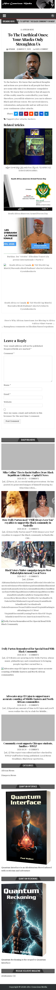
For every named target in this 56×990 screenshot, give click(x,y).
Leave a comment (41, 49)
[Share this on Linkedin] (46, 114)
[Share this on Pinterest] (26, 114)
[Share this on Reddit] (31, 114)
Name (7, 385)
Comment (9, 353)
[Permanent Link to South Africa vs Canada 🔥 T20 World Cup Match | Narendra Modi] (28, 282)
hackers (32, 119)
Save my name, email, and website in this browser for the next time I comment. (23, 414)
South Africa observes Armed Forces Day (28, 213)
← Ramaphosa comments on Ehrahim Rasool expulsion (27, 326)
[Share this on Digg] (41, 114)
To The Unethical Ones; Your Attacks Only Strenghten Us (28, 39)
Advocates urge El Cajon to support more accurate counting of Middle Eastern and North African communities (28, 699)
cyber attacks (20, 119)
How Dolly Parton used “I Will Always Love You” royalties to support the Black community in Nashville (28, 522)
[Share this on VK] (36, 114)
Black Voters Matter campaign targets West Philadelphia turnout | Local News (28, 572)
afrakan (12, 49)
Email (7, 394)
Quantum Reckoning (11, 960)
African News (28, 29)
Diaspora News (8, 775)
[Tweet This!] (16, 114)
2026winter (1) (8, 976)
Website (8, 402)
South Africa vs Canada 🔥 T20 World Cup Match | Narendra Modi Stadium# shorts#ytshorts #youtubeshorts (28, 306)
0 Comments (34, 478)
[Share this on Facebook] (21, 114)
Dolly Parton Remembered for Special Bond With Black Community (28, 650)
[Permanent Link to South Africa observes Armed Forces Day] (28, 193)
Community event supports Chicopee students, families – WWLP (28, 745)
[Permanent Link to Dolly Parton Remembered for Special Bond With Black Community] (28, 633)
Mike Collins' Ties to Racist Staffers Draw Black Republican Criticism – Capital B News (28, 474)
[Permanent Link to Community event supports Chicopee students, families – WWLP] (28, 728)
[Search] (53, 15)
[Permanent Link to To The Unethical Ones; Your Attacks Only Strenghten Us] (28, 65)
